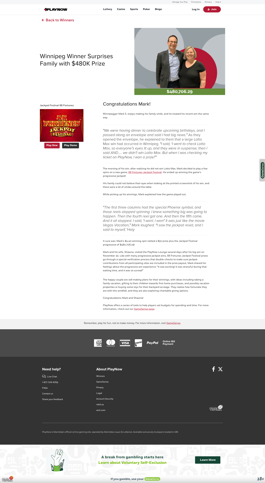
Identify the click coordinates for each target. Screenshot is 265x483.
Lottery (107, 9)
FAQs (45, 388)
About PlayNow (109, 369)
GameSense (173, 323)
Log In (196, 9)
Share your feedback (52, 399)
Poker (146, 9)
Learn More (208, 460)
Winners (208, 2)
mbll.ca (100, 404)
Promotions (196, 2)
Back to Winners (59, 20)
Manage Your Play (180, 2)
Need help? (51, 369)
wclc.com (100, 410)
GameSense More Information (262, 170)
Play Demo (70, 145)
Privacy (100, 387)
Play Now (52, 145)
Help (217, 2)
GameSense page (144, 309)
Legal (99, 393)
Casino (121, 9)
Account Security (104, 399)
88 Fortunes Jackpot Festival (145, 172)
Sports (134, 9)
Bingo (158, 9)
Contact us (47, 393)
